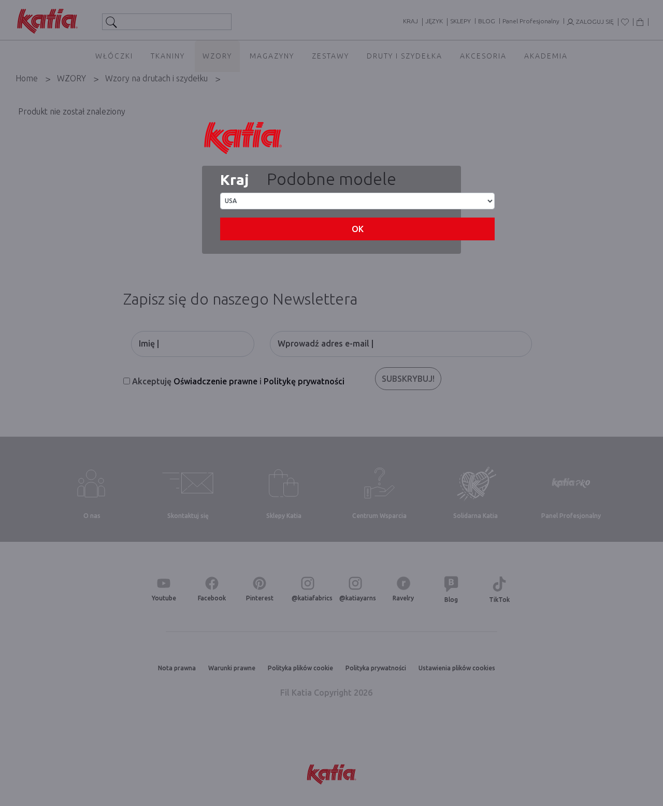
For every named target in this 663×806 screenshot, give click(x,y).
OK (358, 229)
